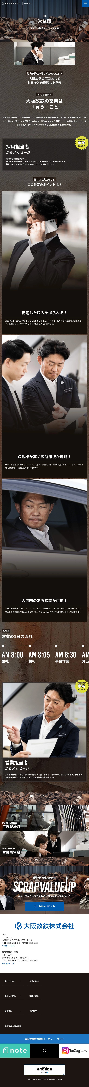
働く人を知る (10, 996)
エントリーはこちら (44, 906)
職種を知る (34, 996)
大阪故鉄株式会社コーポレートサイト (44, 1039)
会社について (10, 981)
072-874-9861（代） (13, 960)
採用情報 (8, 1010)
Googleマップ (8, 945)
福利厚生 (33, 1010)
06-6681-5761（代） (13, 942)
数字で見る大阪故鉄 (13, 1025)
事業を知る (34, 981)
